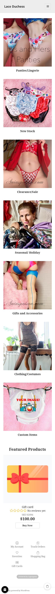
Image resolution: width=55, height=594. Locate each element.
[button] (47, 586)
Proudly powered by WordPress (16, 590)
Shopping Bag (38, 556)
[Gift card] (27, 479)
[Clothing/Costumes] (27, 346)
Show (4, 589)
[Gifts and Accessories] (27, 285)
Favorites (17, 556)
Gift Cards (17, 566)
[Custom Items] (27, 407)
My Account (17, 546)
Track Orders (38, 546)
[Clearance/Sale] (27, 164)
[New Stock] (27, 103)
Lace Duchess (14, 6)
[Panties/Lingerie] (27, 42)
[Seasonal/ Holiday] (27, 224)
